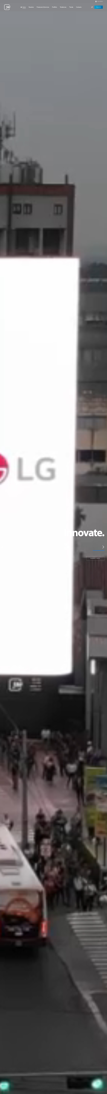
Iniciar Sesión (100, 1)
